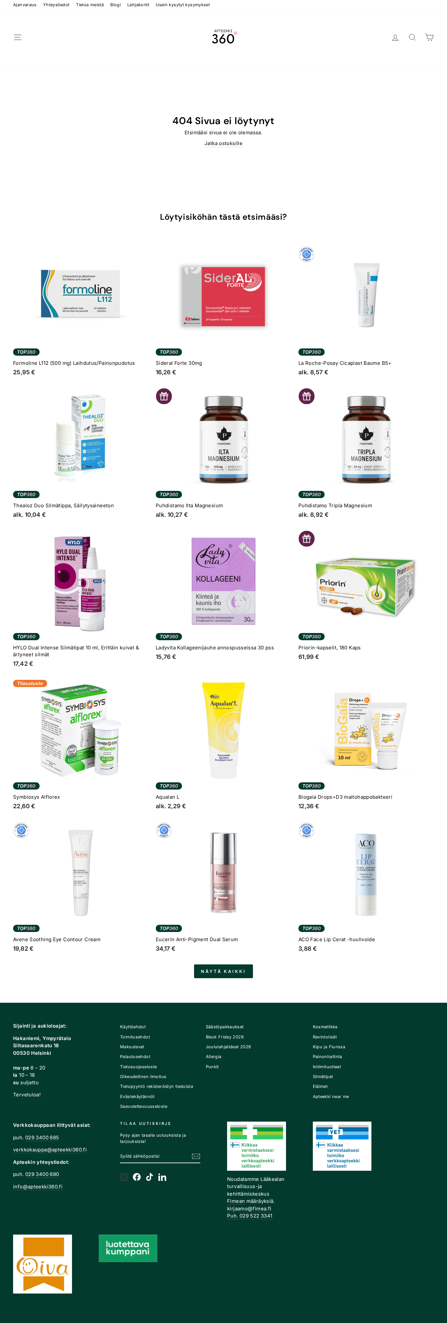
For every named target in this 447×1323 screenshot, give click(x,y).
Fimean (236, 1201)
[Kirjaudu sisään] (395, 37)
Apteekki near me (331, 1096)
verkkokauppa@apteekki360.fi (50, 1149)
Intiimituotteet (327, 1066)
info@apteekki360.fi (38, 1186)
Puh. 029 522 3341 (249, 1216)
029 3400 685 (42, 1137)
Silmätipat (323, 1076)
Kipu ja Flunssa (329, 1046)
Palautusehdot (135, 1056)
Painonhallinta (327, 1056)
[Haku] (412, 37)
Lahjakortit (138, 4)
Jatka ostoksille (223, 143)
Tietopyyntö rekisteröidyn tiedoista (156, 1086)
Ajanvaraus (25, 4)
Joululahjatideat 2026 (228, 1046)
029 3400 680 (42, 1174)
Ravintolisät (325, 1036)
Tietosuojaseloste (138, 1066)
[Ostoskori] (429, 37)
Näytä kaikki (223, 971)
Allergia (214, 1056)
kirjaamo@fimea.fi (249, 1208)
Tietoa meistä (90, 4)
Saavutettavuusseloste (143, 1106)
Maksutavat (132, 1046)
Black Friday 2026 (225, 1036)
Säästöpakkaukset (225, 1026)
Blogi (115, 4)
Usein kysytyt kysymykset (183, 4)
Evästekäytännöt (137, 1096)
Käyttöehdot (133, 1026)
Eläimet (320, 1086)
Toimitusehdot (135, 1036)
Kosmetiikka (325, 1026)
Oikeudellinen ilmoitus (143, 1076)
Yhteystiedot (56, 4)
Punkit (212, 1066)
